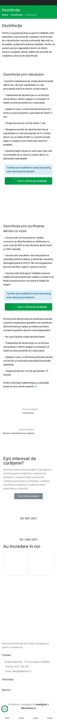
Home (5, 15)
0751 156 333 (21, 666)
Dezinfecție (17, 15)
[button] (28, 496)
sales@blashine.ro (21, 671)
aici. (35, 386)
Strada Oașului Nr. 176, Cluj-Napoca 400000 (27, 661)
